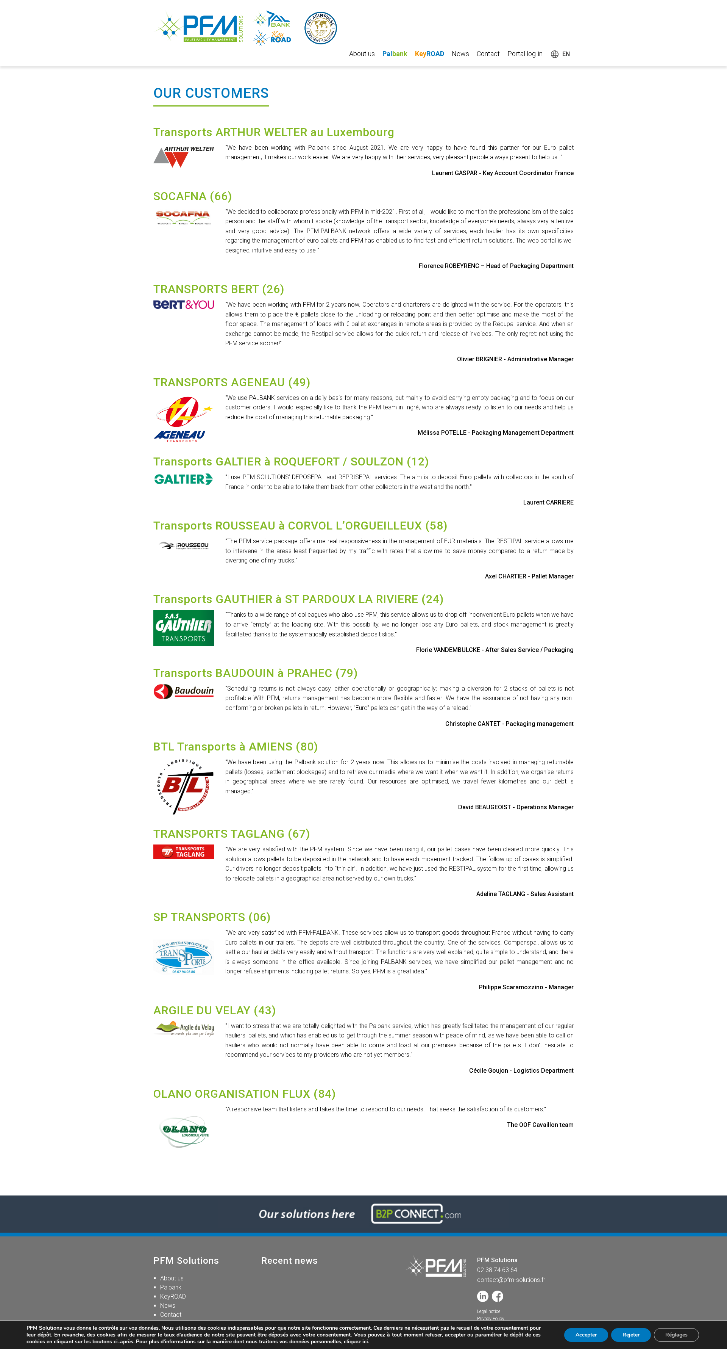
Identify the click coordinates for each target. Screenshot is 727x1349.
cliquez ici (355, 1341)
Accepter (586, 1334)
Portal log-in (525, 54)
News (460, 54)
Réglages (676, 1334)
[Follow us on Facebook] (497, 1296)
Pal (394, 54)
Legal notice (488, 1311)
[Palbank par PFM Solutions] (251, 28)
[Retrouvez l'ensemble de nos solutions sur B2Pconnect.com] (363, 1213)
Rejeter (631, 1334)
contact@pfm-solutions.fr (511, 1279)
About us (362, 54)
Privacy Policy (490, 1318)
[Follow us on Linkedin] (482, 1296)
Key (429, 54)
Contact (488, 54)
